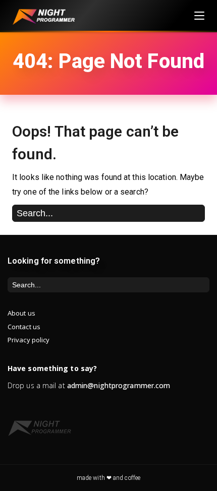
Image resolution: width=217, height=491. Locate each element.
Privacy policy (28, 339)
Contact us (24, 326)
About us (21, 313)
